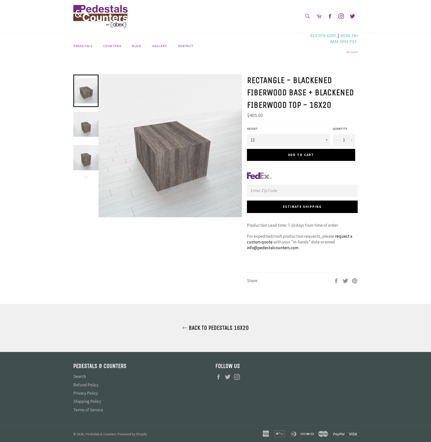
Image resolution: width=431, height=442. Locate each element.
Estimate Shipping (302, 207)
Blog (136, 46)
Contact (186, 46)
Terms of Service (88, 410)
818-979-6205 (323, 35)
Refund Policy (86, 385)
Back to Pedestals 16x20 (218, 327)
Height (252, 128)
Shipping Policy (87, 401)
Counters (112, 46)
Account (352, 52)
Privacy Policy (85, 393)
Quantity (340, 128)
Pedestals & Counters (101, 434)
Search (79, 376)
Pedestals (82, 46)
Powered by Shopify (132, 434)
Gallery (159, 46)
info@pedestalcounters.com (272, 247)
